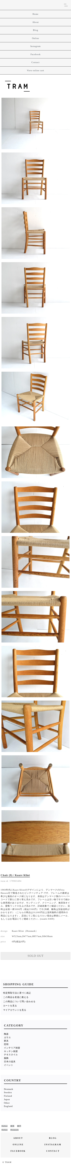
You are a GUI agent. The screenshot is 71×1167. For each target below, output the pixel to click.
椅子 (19, 1126)
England (8, 1106)
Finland (8, 1096)
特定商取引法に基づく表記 (17, 993)
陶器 (6, 1034)
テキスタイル (11, 1054)
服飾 (6, 1058)
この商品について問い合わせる (19, 1001)
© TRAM (7, 1162)
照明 (6, 1044)
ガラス (7, 1037)
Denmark (8, 1089)
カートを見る (10, 1005)
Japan (7, 1099)
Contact (35, 62)
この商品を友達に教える (16, 997)
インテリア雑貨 (12, 1048)
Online (35, 38)
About (35, 22)
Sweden (8, 1092)
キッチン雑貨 (11, 1051)
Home (35, 14)
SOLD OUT (36, 955)
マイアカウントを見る (14, 1010)
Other (7, 1103)
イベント (8, 1065)
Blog (35, 30)
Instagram (35, 46)
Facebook (36, 54)
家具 (6, 1041)
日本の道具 (10, 1061)
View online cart (35, 70)
